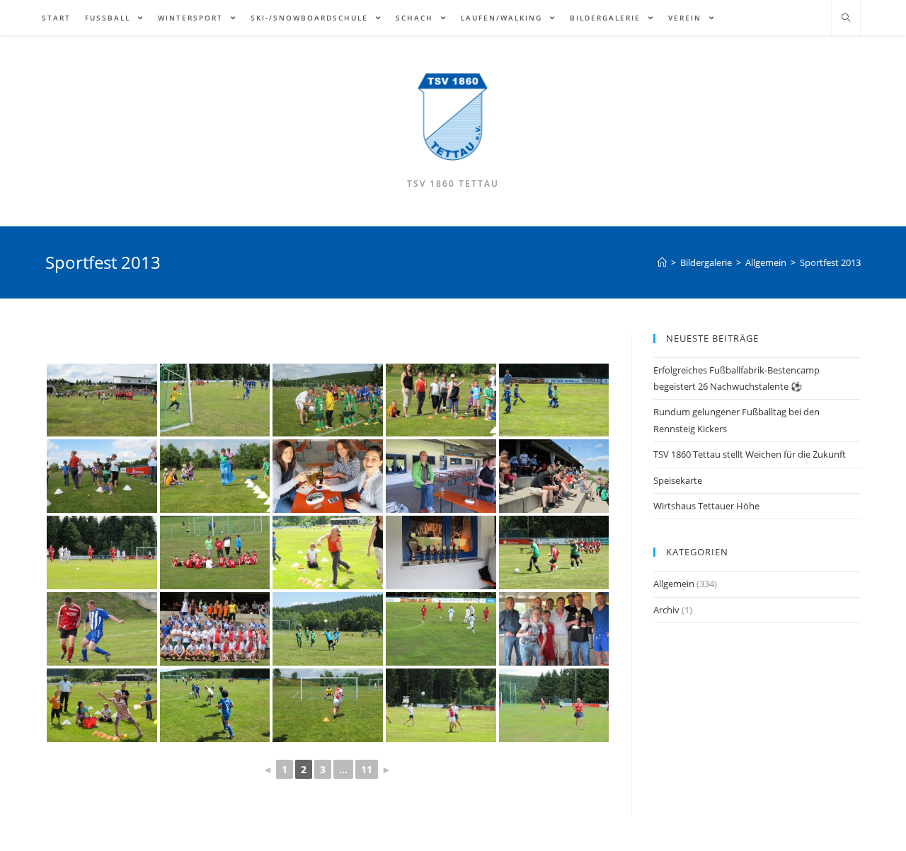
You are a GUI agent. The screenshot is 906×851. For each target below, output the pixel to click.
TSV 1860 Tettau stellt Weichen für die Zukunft (749, 454)
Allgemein (673, 583)
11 (366, 769)
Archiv (666, 609)
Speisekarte (677, 480)
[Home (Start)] (662, 262)
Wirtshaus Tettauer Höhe (706, 505)
